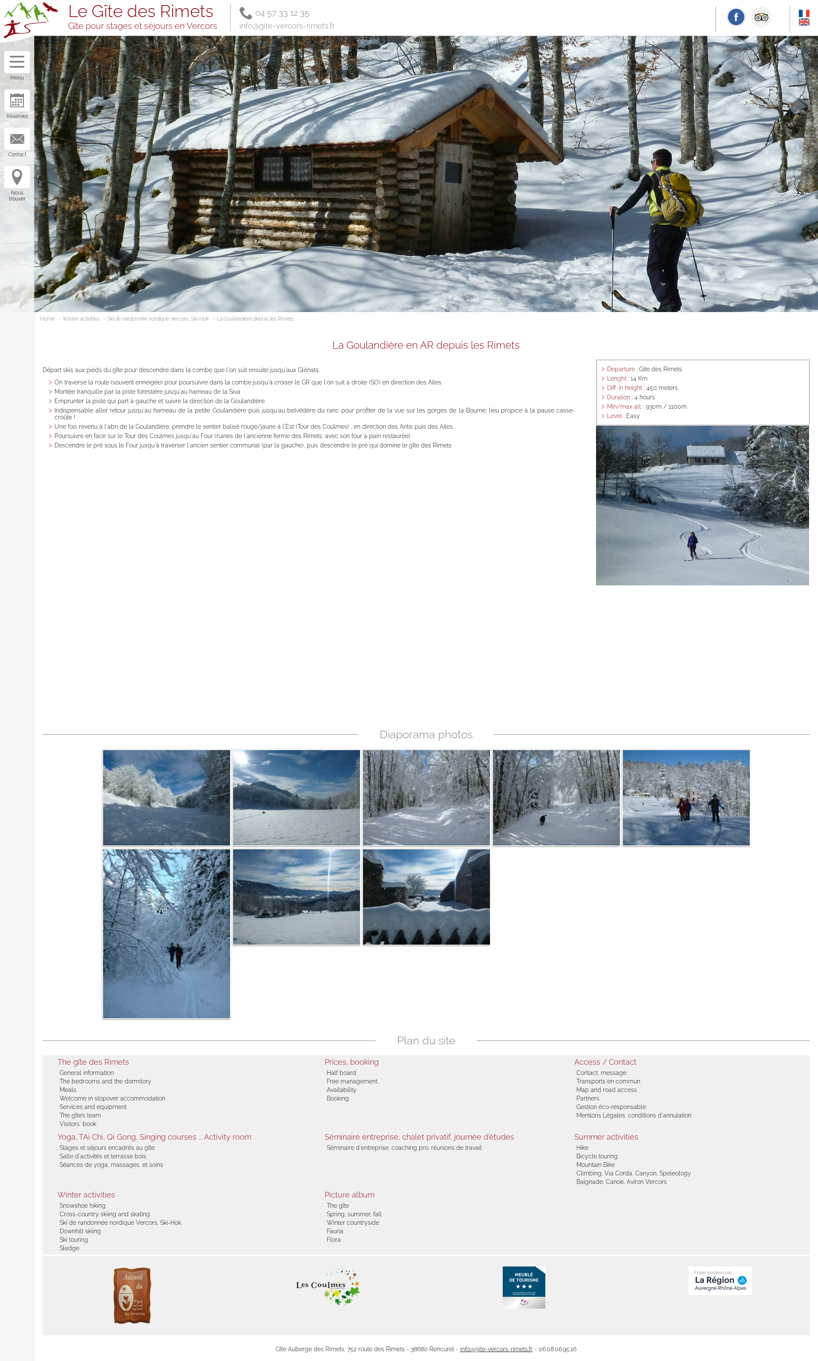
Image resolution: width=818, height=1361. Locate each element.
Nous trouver (17, 196)
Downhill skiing (80, 1231)
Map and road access (606, 1089)
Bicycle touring (597, 1156)
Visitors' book (78, 1123)
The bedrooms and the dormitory (105, 1081)
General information (87, 1072)
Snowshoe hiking (83, 1205)
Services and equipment (93, 1106)
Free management (352, 1081)
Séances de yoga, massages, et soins (111, 1164)
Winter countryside (353, 1222)
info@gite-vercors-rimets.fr (287, 25)
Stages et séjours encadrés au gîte (107, 1147)
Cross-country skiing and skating (105, 1214)
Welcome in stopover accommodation (112, 1098)
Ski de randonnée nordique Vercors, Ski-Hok (158, 319)
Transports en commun (608, 1081)
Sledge (69, 1248)
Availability (342, 1089)
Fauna (335, 1231)
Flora (334, 1239)
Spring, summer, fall (354, 1214)
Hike (582, 1147)
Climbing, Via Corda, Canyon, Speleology (633, 1173)
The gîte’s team (80, 1115)
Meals (68, 1089)
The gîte (338, 1205)
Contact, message (601, 1072)
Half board (341, 1072)
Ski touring (74, 1239)
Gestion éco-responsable (611, 1106)
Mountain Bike (595, 1164)
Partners (587, 1098)
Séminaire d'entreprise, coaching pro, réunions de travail (404, 1147)
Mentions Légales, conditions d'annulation (633, 1115)
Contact (17, 155)
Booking (338, 1098)
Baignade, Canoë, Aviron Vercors (621, 1181)
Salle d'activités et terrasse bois (103, 1156)
